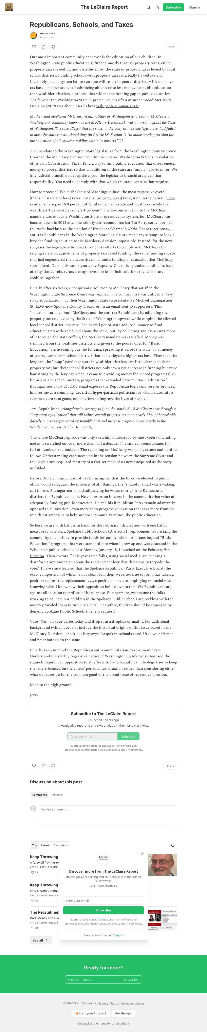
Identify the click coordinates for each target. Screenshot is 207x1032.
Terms (115, 1003)
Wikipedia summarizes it (117, 106)
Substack (83, 1023)
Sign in (194, 7)
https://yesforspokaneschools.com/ (112, 634)
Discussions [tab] (61, 845)
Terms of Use (123, 919)
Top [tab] (34, 845)
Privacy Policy (134, 923)
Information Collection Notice (102, 923)
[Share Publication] (157, 7)
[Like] (34, 47)
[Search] (148, 7)
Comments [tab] (39, 795)
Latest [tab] (45, 845)
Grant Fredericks (52, 895)
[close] (142, 853)
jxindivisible (48, 33)
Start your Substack (93, 1013)
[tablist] (47, 795)
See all (38, 940)
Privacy (103, 1003)
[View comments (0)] (44, 47)
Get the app (123, 1013)
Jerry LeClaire (48, 867)
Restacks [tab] (56, 795)
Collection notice (132, 1003)
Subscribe (173, 7)
